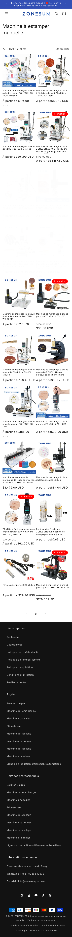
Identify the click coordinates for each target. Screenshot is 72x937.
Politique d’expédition (29, 930)
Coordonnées (50, 930)
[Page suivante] (45, 613)
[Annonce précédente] (6, 4)
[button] (6, 13)
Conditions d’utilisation (53, 925)
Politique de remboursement (41, 920)
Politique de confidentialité (24, 925)
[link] (27, 613)
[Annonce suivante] (65, 4)
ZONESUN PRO (22, 916)
